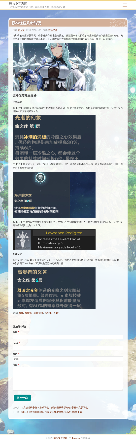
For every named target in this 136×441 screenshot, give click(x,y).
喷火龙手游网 (18, 3)
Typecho (76, 438)
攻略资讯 (52, 30)
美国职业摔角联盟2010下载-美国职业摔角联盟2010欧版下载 (51, 411)
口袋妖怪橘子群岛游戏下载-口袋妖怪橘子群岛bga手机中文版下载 (54, 407)
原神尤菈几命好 (52, 312)
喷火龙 (21, 30)
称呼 (15, 332)
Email (16, 343)
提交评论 (22, 398)
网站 (15, 354)
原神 (21, 312)
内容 (15, 364)
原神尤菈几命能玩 (34, 312)
